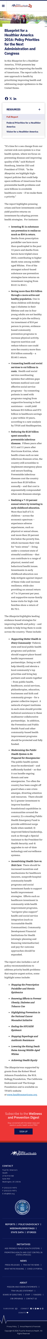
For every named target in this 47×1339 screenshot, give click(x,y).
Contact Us (31, 1298)
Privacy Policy (12, 1326)
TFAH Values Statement (22, 1291)
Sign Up (23, 1131)
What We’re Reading (14, 1269)
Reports (10, 1224)
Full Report (12, 116)
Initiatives (23, 1244)
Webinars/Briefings (22, 1228)
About (23, 1282)
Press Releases (12, 1265)
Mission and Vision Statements (22, 1287)
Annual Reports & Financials (30, 1326)
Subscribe (8, 1309)
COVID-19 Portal (34, 1269)
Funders (37, 1294)
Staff (27, 1294)
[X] (11, 98)
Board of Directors (12, 1294)
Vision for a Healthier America (22, 131)
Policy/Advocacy (28, 1224)
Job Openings (16, 1298)
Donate (23, 1313)
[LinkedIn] (15, 98)
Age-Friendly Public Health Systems (22, 1248)
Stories (31, 1232)
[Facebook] (6, 98)
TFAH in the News (31, 1265)
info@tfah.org (9, 1194)
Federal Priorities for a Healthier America (24, 124)
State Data (17, 1232)
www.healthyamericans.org (22, 1094)
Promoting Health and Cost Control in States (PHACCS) (23, 1253)
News (23, 1260)
